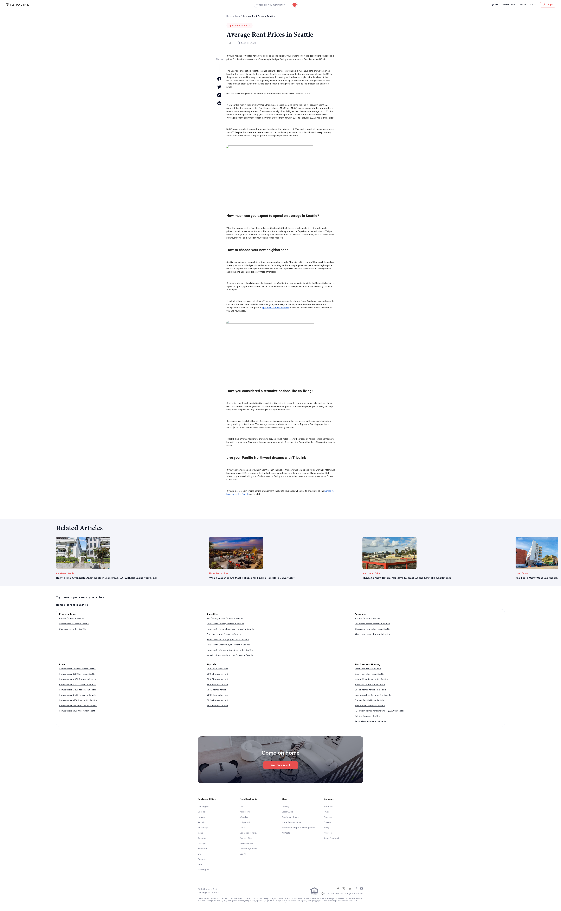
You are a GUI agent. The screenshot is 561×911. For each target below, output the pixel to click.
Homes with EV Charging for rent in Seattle (228, 639)
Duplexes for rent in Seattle (72, 629)
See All (243, 854)
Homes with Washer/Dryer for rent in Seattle (228, 644)
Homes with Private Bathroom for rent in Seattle (230, 629)
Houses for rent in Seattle (71, 618)
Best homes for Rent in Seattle (370, 705)
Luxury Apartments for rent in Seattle (373, 695)
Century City (246, 838)
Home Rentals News (291, 822)
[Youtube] (361, 888)
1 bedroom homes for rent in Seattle (372, 623)
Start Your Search (280, 765)
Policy (326, 827)
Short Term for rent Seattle (368, 668)
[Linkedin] (350, 888)
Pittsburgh (203, 827)
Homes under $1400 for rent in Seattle (77, 689)
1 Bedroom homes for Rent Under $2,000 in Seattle (379, 710)
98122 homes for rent (217, 695)
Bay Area (202, 848)
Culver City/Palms (248, 848)
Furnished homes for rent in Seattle (224, 634)
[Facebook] (338, 888)
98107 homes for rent (217, 679)
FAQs (326, 811)
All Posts (286, 832)
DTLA (242, 827)
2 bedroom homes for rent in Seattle (373, 629)
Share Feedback (331, 838)
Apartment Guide (290, 817)
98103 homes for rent (217, 668)
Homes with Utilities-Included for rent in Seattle (230, 650)
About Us (328, 806)
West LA (244, 817)
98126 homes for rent (217, 700)
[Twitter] (344, 888)
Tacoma (202, 838)
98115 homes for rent (217, 689)
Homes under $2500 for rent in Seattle (78, 705)
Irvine (200, 832)
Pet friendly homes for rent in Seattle (225, 618)
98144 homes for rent (217, 705)
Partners (328, 817)
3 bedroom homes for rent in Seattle (372, 634)
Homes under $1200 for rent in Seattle (77, 684)
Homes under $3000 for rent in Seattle (78, 710)
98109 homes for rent (217, 684)
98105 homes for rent (217, 674)
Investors (328, 832)
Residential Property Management (298, 827)
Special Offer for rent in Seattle (370, 684)
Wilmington (203, 869)
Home (229, 16)
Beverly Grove (246, 843)
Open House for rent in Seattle (370, 674)
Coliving (285, 806)
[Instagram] (355, 888)
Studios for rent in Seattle (367, 618)
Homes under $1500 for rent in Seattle (77, 695)
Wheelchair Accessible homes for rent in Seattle (230, 655)
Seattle (201, 811)
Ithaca (201, 864)
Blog (237, 16)
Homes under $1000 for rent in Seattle (77, 679)
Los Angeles (203, 806)
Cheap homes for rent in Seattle (370, 689)
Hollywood (245, 822)
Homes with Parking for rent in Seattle (225, 623)
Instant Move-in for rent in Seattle (371, 679)
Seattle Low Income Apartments (370, 721)
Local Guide (287, 811)
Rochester (203, 859)
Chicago (202, 843)
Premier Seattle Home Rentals (369, 700)
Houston (202, 817)
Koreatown (245, 811)
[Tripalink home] (17, 4)
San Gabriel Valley (248, 832)
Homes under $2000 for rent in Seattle (78, 700)
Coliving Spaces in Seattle (367, 716)
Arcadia (201, 822)
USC (242, 806)
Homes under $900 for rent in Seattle (77, 674)
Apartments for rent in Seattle (74, 623)
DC (199, 854)
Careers (327, 822)
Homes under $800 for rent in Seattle (77, 668)
